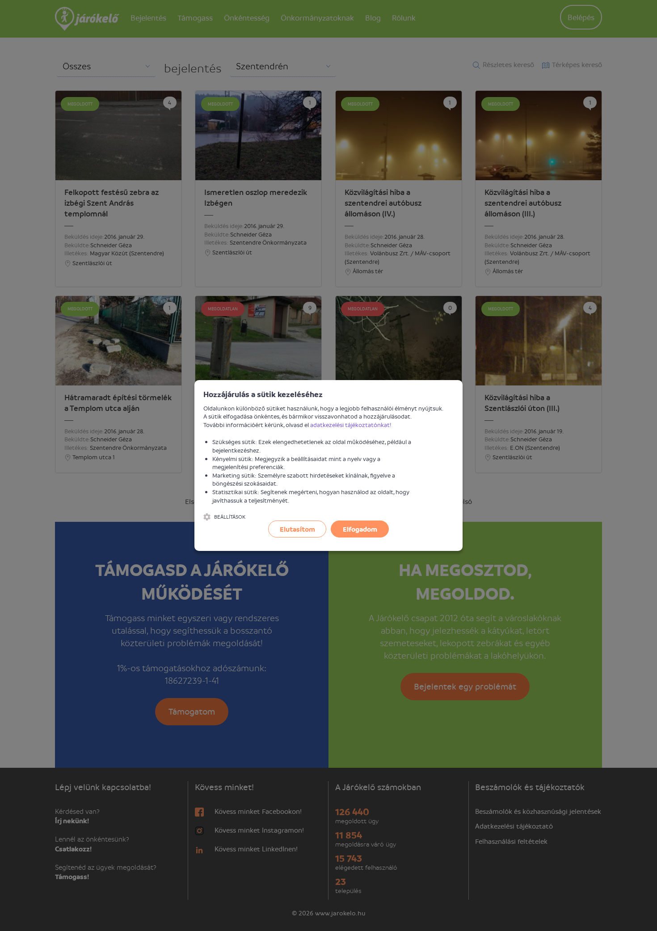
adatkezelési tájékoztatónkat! (351, 424)
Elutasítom (297, 529)
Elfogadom (360, 529)
